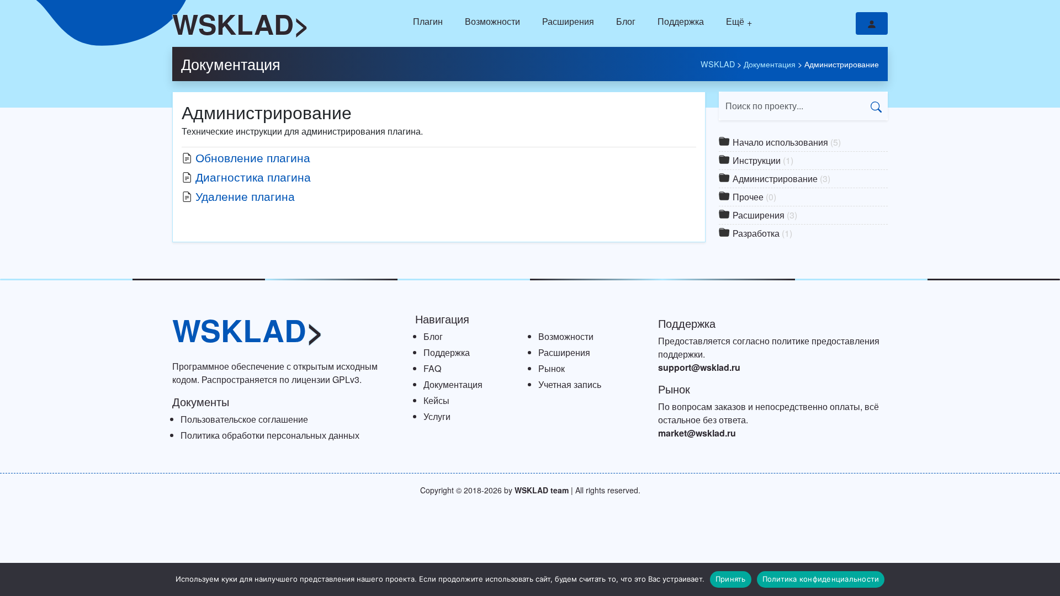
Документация (230, 63)
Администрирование (780, 178)
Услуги (437, 416)
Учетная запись (569, 384)
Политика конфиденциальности (820, 578)
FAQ (432, 368)
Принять (731, 578)
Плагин (428, 21)
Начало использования (785, 142)
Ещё (735, 21)
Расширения (568, 21)
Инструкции (761, 160)
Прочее (753, 196)
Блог (625, 21)
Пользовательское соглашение (244, 419)
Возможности (492, 21)
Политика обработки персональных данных (270, 435)
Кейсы (436, 400)
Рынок (551, 368)
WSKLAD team (542, 490)
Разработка (761, 233)
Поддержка (681, 21)
